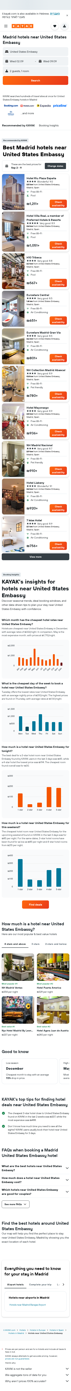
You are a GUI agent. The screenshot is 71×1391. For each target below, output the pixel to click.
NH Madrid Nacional (40, 445)
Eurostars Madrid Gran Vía (44, 332)
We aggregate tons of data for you (25, 1375)
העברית (55, 13)
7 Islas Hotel (34, 520)
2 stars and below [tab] (56, 944)
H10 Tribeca (34, 257)
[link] (35, 904)
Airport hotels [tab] (15, 1284)
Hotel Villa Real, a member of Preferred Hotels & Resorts (45, 218)
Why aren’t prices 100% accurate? (25, 1381)
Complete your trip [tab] (40, 1284)
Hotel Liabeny (35, 482)
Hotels (22, 1330)
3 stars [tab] (36, 944)
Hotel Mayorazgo (38, 407)
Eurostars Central (38, 295)
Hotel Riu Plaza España (41, 178)
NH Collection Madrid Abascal (46, 370)
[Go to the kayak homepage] (22, 26)
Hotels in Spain (57, 1330)
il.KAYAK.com (9, 1330)
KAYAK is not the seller (18, 1368)
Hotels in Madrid (16, 1333)
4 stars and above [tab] (15, 944)
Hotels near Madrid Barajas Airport (27, 1304)
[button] (67, 15)
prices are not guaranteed (17, 1358)
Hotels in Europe (37, 1330)
